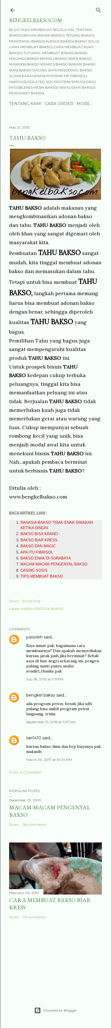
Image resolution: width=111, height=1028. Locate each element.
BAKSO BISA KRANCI (39, 534)
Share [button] (13, 601)
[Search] (98, 8)
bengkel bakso (40, 695)
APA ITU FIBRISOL (36, 552)
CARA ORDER (59, 103)
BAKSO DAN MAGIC (38, 546)
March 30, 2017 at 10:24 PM (49, 759)
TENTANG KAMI (25, 103)
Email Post (32, 601)
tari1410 (33, 737)
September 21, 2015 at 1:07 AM (50, 722)
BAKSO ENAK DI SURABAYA (45, 558)
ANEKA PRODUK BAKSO (42, 608)
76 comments (34, 917)
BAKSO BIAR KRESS (38, 540)
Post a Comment (25, 772)
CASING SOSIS (34, 570)
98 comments (34, 824)
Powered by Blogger (60, 1010)
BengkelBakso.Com (35, 20)
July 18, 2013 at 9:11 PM (44, 679)
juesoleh (34, 637)
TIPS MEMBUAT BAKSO (41, 576)
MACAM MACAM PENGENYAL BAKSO (53, 564)
